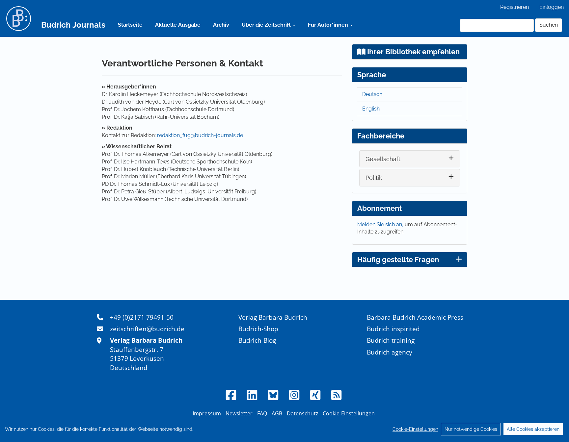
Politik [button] (374, 177)
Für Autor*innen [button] (328, 25)
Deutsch (372, 94)
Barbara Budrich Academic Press (415, 317)
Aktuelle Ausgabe (178, 25)
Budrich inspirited (393, 328)
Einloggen (551, 7)
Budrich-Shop (258, 328)
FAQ (262, 413)
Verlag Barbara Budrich (272, 317)
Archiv (221, 25)
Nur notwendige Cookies (471, 429)
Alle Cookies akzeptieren (533, 429)
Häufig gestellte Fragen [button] (398, 259)
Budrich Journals (73, 25)
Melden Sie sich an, (381, 224)
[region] (284, 429)
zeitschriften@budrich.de (147, 328)
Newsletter (239, 413)
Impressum (207, 413)
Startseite (130, 25)
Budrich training (391, 340)
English (371, 109)
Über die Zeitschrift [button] (267, 25)
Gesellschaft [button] (383, 159)
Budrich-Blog (257, 340)
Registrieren (514, 7)
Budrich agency (389, 352)
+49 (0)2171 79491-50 (142, 317)
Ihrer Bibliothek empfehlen (413, 51)
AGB (277, 413)
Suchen (548, 25)
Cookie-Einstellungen (415, 429)
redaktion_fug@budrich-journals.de (200, 135)
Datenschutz (302, 413)
